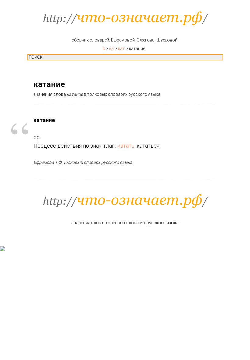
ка (111, 48)
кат (121, 48)
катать (125, 145)
